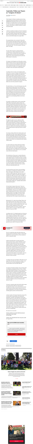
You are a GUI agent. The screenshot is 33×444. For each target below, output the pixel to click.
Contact (28, 1)
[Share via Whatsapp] (2, 25)
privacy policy (16, 330)
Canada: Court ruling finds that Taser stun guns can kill (16, 317)
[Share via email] (2, 30)
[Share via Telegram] (2, 27)
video (11, 46)
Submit (16, 334)
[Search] (32, 5)
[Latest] (3, 5)
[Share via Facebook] (2, 21)
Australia (8, 345)
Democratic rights (12, 345)
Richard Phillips (8, 15)
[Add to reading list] (2, 34)
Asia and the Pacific (18, 345)
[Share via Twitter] (2, 23)
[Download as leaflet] (2, 32)
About (30, 1)
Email (8, 324)
